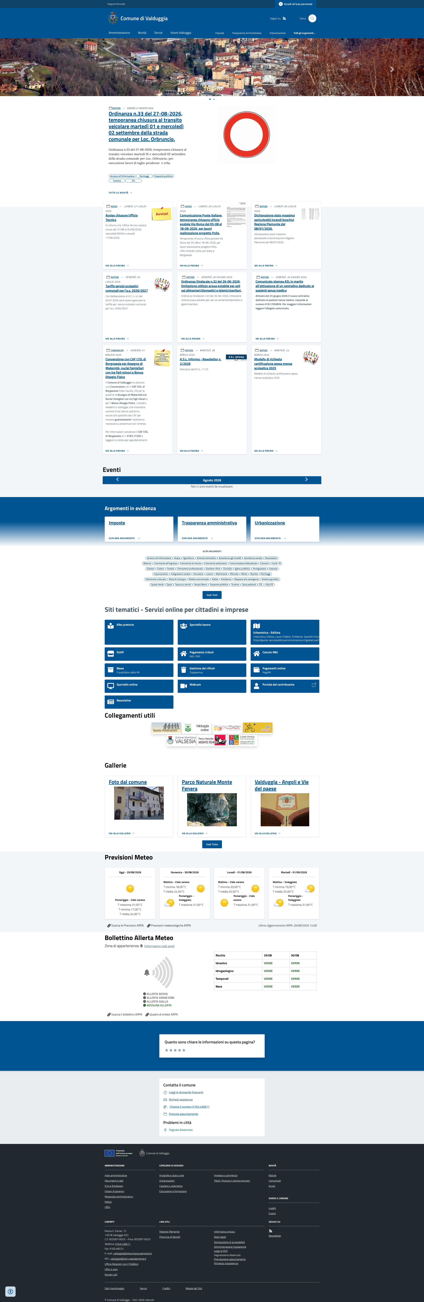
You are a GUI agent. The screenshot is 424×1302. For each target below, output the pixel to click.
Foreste (170, 568)
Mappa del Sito (194, 1288)
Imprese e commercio (225, 1175)
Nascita (254, 573)
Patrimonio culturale (156, 579)
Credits (166, 1288)
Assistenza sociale (253, 558)
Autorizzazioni (167, 1181)
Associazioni (271, 558)
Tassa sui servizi (183, 584)
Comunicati (275, 1181)
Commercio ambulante (215, 563)
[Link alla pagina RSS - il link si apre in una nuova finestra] (284, 18)
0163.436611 (123, 1244)
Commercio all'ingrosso (165, 563)
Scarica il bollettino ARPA (126, 1014)
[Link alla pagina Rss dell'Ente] (271, 1231)
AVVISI (114, 206)
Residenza (226, 579)
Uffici (107, 1207)
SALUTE (269, 584)
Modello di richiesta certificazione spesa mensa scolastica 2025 (273, 363)
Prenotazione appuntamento (230, 1259)
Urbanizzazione (277, 33)
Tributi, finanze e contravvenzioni (232, 1181)
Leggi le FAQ (221, 1251)
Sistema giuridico (270, 579)
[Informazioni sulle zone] (159, 946)
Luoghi (272, 1208)
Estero (160, 568)
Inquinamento (161, 573)
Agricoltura (188, 558)
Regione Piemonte (116, 4)
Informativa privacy (224, 1232)
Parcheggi (265, 573)
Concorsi (264, 563)
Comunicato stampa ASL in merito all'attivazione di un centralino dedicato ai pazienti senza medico (285, 286)
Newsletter (275, 1236)
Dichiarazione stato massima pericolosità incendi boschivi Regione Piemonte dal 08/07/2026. (274, 222)
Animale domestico (206, 558)
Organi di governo (114, 1191)
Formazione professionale (190, 568)
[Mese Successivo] (306, 479)
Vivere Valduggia (180, 32)
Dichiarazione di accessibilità (229, 1242)
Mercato (234, 573)
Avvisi (272, 1186)
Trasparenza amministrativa (247, 33)
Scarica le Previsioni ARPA (127, 925)
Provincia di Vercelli (169, 1237)
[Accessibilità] (10, 1291)
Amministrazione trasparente (230, 1247)
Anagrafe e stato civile (171, 1175)
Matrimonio (221, 573)
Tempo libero (200, 584)
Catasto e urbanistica (171, 1186)
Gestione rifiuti (213, 568)
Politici (108, 1202)
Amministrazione (119, 32)
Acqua (177, 558)
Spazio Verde (157, 584)
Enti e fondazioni (114, 1186)
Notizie (272, 1175)
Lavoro (209, 573)
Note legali (220, 1237)
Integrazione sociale (180, 573)
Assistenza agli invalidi (230, 558)
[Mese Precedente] (117, 479)
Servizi (158, 32)
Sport (169, 584)
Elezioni (150, 568)
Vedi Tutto (212, 844)
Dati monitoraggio (114, 1288)
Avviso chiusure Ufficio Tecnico (122, 217)
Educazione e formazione (173, 1191)
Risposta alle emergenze (246, 579)
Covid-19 (276, 563)
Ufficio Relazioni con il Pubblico (121, 1264)
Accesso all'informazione (159, 558)
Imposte (219, 33)
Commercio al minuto (190, 563)
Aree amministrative (116, 1175)
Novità (142, 32)
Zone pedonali (249, 584)
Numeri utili (111, 1275)
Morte (244, 573)
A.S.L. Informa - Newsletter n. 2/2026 (200, 361)
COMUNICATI (117, 350)
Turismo (235, 584)
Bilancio (147, 563)
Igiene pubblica (242, 568)
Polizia (215, 579)
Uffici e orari (111, 1269)
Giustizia (227, 568)
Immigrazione (259, 568)
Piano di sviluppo (177, 579)
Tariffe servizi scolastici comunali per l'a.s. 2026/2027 (127, 288)
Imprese (273, 568)
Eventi (272, 1213)
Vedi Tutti (212, 595)
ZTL (261, 584)
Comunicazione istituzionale (243, 563)
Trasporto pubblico (219, 584)
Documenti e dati (114, 1181)
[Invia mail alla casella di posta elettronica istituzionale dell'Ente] (132, 1253)
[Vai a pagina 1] (210, 99)
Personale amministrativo (119, 1196)
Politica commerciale (199, 579)
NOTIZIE (117, 108)
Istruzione (198, 573)
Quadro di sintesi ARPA (163, 1014)
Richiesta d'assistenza (226, 1263)
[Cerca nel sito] (311, 18)
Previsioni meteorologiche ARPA (170, 925)
